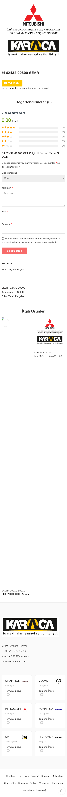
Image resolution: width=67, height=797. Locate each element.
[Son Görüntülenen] (61, 791)
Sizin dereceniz (9, 172)
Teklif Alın (14, 83)
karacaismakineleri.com (14, 661)
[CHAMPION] (24, 681)
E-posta (7, 224)
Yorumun (7, 187)
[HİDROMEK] (58, 737)
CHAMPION (12, 681)
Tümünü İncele (13, 690)
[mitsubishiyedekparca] (33, 33)
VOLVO (43, 681)
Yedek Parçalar (16, 296)
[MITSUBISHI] (24, 709)
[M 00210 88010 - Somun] (17, 452)
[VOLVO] (58, 681)
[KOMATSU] (58, 709)
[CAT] (24, 737)
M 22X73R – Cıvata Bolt (48, 356)
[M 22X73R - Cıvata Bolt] (49, 333)
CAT (8, 737)
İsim (5, 211)
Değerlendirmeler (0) (33, 102)
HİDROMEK (46, 737)
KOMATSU (46, 709)
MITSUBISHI (18, 292)
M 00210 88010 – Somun (16, 594)
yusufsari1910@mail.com (15, 656)
